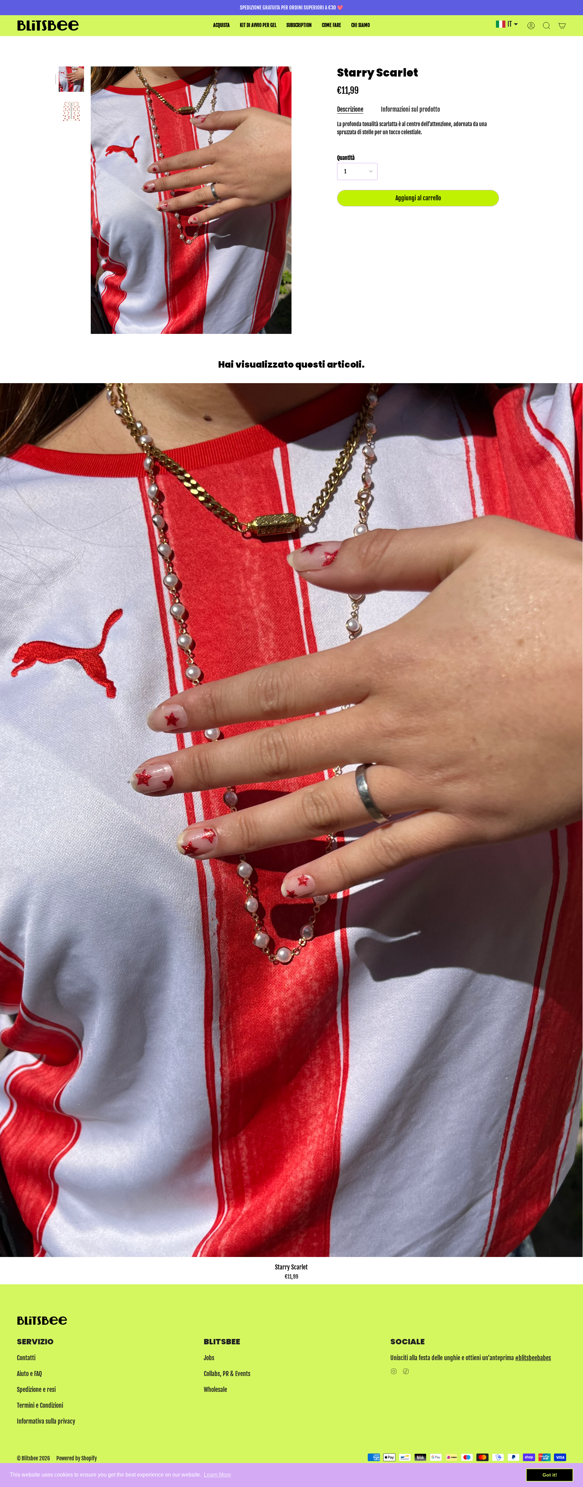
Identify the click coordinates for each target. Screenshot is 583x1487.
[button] (221, 25)
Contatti (26, 1358)
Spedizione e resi (36, 1389)
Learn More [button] (217, 1475)
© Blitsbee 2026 (33, 1458)
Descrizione (350, 110)
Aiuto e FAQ (29, 1374)
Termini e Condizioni (40, 1405)
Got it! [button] (550, 1475)
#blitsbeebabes (533, 1358)
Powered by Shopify (76, 1458)
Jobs (209, 1358)
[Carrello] (562, 25)
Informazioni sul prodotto (410, 110)
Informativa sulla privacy (46, 1421)
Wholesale (215, 1389)
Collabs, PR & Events (227, 1374)
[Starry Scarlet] (71, 79)
